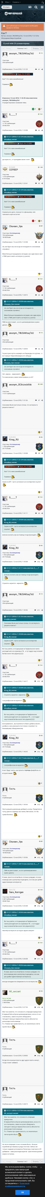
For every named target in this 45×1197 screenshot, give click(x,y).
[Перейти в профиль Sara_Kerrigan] (5, 891)
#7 (39, 400)
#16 (38, 906)
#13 (38, 752)
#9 (39, 513)
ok (22, 1192)
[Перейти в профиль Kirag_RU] (5, 438)
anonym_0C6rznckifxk (20, 384)
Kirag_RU (14, 439)
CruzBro (7, 619)
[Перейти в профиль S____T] (5, 115)
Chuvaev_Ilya (15, 226)
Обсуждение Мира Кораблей (11, 38)
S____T (13, 114)
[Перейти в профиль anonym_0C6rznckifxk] (5, 385)
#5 (39, 295)
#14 (38, 804)
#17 (38, 959)
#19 (38, 1056)
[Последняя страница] (41, 48)
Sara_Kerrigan (16, 892)
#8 (39, 453)
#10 (38, 562)
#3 (39, 183)
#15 (38, 857)
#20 (38, 1104)
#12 (38, 681)
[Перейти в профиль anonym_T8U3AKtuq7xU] (5, 54)
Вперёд (36, 48)
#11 (38, 610)
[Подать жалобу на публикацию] (36, 69)
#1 (39, 69)
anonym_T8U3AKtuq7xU (14, 36)
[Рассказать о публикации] (42, 69)
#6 (39, 349)
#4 (39, 242)
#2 (39, 130)
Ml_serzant (8, 1113)
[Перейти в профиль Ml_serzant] (5, 992)
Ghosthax (7, 139)
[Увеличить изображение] (17, 74)
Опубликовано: (15, 69)
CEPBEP (13, 169)
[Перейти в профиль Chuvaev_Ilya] (5, 227)
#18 (38, 1007)
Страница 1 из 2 (22, 48)
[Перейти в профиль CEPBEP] (5, 168)
